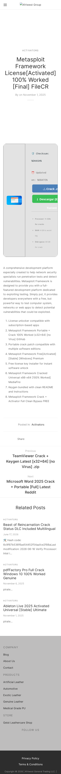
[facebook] (23, 737)
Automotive (10, 688)
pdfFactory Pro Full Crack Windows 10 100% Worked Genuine (24, 574)
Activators (30, 50)
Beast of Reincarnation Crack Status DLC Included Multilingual (29, 527)
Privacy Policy (30, 758)
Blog (6, 654)
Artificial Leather (13, 682)
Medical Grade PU (14, 708)
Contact (8, 667)
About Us (9, 661)
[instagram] (30, 737)
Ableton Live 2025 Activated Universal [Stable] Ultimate (26, 608)
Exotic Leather (12, 695)
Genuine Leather (13, 701)
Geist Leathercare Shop (17, 722)
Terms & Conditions (31, 764)
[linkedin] (38, 737)
